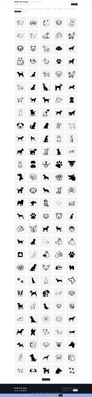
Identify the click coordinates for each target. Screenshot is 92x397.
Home (30, 1)
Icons (33, 1)
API (38, 1)
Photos (36, 1)
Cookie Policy (41, 395)
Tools (40, 1)
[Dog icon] (20, 23)
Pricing (72, 1)
